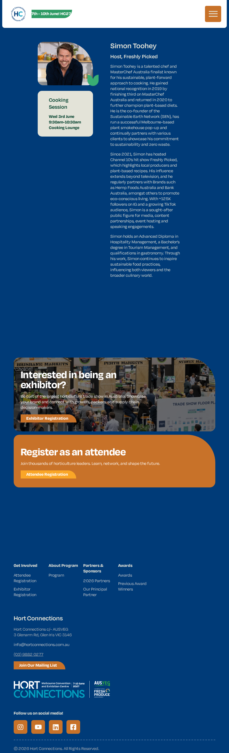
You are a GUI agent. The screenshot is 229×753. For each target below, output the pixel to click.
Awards (125, 575)
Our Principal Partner (95, 591)
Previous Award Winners (132, 586)
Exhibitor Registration (25, 591)
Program (56, 575)
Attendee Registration (25, 577)
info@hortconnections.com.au (42, 644)
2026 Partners (96, 580)
